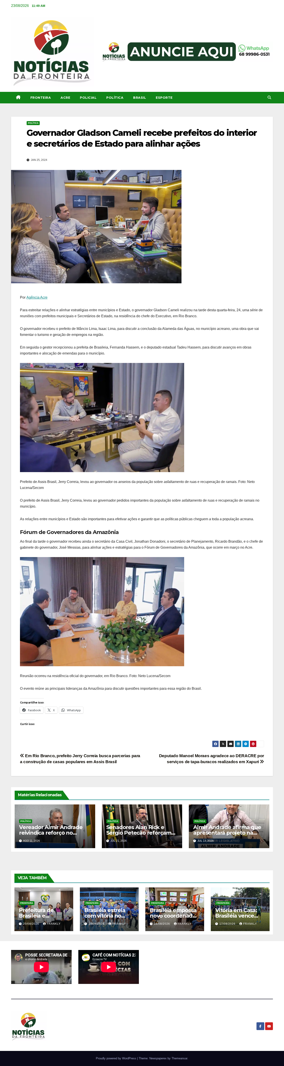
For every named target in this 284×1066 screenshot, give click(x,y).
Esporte (164, 98)
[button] (269, 97)
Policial (88, 98)
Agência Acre (36, 297)
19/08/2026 (97, 923)
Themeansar (179, 1058)
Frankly (54, 923)
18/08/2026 (162, 923)
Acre (65, 98)
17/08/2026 (227, 923)
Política (114, 98)
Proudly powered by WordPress (116, 1058)
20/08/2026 (31, 923)
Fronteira (40, 98)
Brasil (139, 98)
